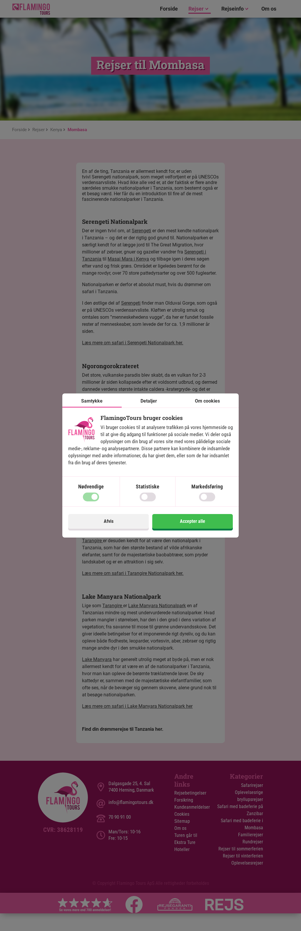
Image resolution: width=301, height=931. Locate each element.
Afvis (108, 521)
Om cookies (207, 401)
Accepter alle (192, 521)
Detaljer (149, 401)
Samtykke (92, 401)
